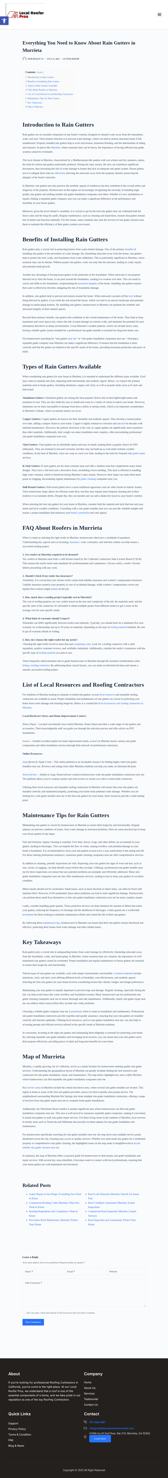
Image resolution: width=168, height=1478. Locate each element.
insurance (74, 542)
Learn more (100, 1438)
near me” (72, 338)
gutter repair (139, 453)
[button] (4, 20)
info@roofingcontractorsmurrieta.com (111, 1428)
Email (71, 1271)
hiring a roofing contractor (35, 665)
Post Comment (33, 1322)
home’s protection (80, 512)
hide (40, 72)
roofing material (118, 627)
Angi (24, 762)
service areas (34, 1087)
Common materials (123, 973)
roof (131, 296)
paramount (76, 1011)
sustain (54, 588)
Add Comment (33, 1283)
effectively (60, 173)
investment (28, 914)
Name (29, 1271)
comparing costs (82, 644)
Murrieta (55, 147)
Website (113, 1271)
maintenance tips (51, 922)
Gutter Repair (71, 59)
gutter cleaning (88, 479)
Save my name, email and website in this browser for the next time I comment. (61, 1313)
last (123, 423)
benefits (129, 249)
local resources (107, 694)
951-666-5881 (97, 1422)
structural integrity (87, 283)
